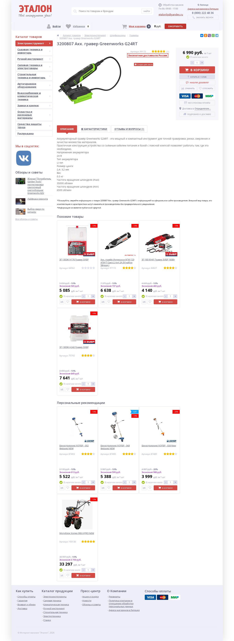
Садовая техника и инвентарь (29, 51)
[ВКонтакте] (201, 35)
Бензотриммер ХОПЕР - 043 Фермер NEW (115, 447)
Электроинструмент (30, 43)
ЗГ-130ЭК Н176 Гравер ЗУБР (74, 259)
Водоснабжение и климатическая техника (29, 96)
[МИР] (209, 96)
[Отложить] (67, 301)
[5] (164, 51)
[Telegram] (216, 35)
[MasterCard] (197, 96)
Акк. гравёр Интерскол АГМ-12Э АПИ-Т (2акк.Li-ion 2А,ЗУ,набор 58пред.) (117, 262)
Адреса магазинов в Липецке (203, 8)
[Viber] (209, 35)
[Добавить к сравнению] (61, 301)
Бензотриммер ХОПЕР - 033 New (159, 445)
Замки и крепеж (28, 105)
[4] (161, 51)
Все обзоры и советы (26, 219)
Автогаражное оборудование (26, 85)
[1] (153, 51)
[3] (158, 51)
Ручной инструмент (30, 59)
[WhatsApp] (213, 35)
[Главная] (58, 35)
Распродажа (25, 133)
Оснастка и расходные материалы (25, 114)
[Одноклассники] (205, 35)
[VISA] (185, 96)
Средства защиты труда (29, 125)
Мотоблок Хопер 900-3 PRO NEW (76, 533)
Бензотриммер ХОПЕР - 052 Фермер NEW (74, 447)
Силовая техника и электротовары (29, 66)
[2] (155, 51)
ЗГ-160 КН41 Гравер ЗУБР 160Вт (158, 259)
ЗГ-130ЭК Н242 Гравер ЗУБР (74, 347)
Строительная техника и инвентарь (31, 76)
